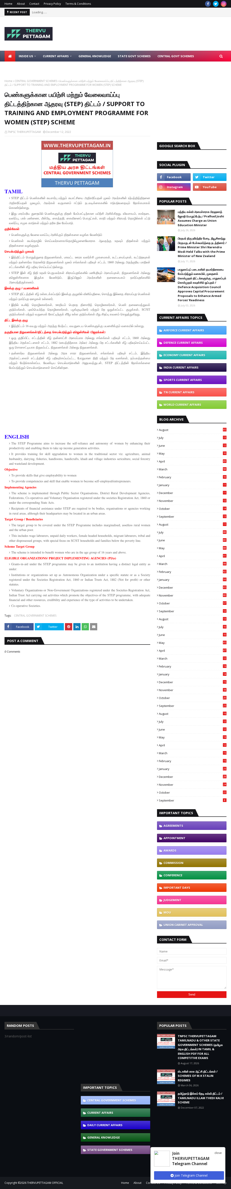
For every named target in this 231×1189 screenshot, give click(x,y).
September (192, 517)
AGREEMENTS (173, 826)
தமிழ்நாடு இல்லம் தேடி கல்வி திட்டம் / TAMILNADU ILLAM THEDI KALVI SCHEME (201, 1097)
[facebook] (208, 4)
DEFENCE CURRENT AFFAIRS (183, 343)
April (192, 461)
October (192, 509)
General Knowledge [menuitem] (95, 56)
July (192, 438)
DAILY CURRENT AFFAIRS (104, 1125)
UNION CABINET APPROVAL (183, 925)
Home (8, 4)
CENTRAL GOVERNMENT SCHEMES (36, 81)
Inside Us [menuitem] (26, 56)
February (192, 477)
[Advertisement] (77, 402)
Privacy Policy (52, 4)
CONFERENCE (173, 875)
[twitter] (216, 4)
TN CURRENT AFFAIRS (179, 392)
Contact (34, 4)
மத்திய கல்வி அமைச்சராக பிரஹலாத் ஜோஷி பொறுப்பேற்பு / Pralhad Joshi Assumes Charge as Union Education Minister (201, 218)
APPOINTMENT (174, 838)
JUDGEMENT (172, 900)
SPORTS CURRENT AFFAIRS (183, 380)
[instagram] (223, 4)
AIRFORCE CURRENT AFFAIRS (184, 330)
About (21, 4)
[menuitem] (10, 56)
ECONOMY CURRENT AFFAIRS (184, 355)
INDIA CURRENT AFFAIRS (181, 367)
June (192, 446)
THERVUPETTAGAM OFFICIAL (45, 1183)
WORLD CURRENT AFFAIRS (182, 405)
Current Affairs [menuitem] (56, 56)
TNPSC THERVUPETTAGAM (24, 132)
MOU (167, 912)
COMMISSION (173, 863)
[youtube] (209, 187)
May (192, 453)
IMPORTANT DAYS (177, 888)
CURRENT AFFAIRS (100, 1113)
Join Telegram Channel (191, 1175)
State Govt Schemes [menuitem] (134, 56)
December (192, 493)
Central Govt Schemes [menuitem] (175, 56)
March (192, 469)
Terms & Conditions (78, 4)
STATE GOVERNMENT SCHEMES (109, 1150)
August (192, 430)
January (192, 485)
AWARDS (170, 850)
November (192, 501)
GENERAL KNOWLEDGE (103, 1137)
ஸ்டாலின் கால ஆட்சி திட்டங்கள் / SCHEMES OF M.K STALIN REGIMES (197, 1075)
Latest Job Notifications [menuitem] (28, 67)
